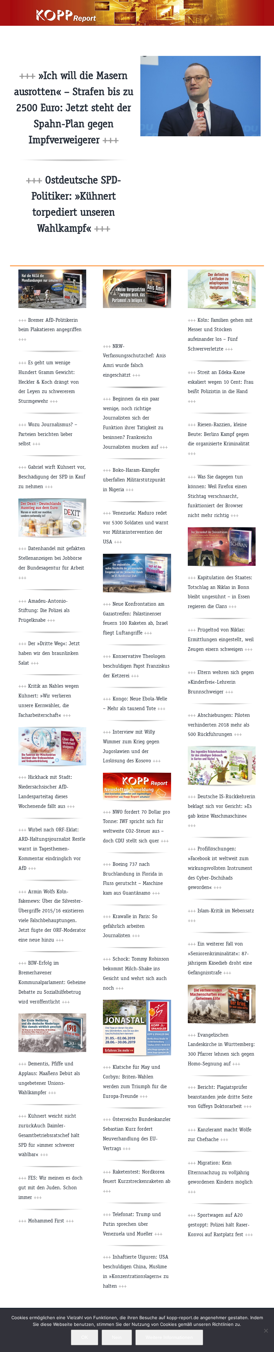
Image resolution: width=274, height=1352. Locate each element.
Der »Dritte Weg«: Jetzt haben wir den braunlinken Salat (49, 653)
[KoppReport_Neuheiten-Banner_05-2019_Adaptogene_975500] (222, 272)
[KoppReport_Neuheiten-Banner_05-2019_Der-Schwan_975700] (222, 530)
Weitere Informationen (169, 1337)
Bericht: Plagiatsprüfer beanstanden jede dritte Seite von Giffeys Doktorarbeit (220, 1097)
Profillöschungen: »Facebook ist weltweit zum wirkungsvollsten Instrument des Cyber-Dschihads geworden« (220, 867)
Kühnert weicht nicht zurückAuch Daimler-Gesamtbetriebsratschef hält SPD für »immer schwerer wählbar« (49, 1135)
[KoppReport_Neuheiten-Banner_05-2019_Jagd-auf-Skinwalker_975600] (137, 556)
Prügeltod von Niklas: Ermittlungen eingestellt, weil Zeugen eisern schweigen (221, 639)
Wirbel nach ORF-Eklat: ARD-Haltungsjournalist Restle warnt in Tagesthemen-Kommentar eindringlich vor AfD (51, 848)
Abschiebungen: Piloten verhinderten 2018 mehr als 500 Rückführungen (219, 725)
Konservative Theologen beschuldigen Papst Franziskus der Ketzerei (136, 666)
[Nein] (265, 1330)
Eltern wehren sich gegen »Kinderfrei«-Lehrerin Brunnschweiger (221, 682)
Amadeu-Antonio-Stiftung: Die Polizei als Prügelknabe (44, 610)
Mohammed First (50, 1220)
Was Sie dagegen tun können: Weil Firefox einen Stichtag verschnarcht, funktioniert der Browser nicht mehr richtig (217, 495)
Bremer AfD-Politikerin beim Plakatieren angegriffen (50, 330)
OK (84, 1337)
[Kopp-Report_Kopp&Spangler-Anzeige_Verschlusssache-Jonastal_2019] (137, 1002)
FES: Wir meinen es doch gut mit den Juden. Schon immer (50, 1187)
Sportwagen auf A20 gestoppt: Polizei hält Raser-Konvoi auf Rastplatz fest (220, 1224)
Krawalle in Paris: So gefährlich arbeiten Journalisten (130, 926)
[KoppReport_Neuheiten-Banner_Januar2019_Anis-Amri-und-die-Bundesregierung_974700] (137, 272)
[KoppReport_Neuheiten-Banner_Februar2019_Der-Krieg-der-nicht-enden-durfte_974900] (222, 987)
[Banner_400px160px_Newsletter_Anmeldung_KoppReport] (137, 775)
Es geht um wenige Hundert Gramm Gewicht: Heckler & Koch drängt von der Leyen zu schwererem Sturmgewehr (48, 381)
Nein (117, 1337)
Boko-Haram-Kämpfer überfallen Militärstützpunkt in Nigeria (134, 480)
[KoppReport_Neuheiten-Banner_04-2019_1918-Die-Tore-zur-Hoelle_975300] (52, 1016)
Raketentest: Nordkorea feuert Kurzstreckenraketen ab (136, 1181)
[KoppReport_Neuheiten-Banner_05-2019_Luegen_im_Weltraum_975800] (52, 272)
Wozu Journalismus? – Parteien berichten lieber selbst (47, 434)
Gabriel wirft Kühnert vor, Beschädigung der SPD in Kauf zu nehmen (52, 477)
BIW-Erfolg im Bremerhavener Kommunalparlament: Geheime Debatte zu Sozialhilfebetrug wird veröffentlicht (52, 982)
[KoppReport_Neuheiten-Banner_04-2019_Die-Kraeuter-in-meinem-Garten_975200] (222, 749)
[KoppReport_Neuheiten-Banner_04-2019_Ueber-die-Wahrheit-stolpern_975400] (52, 730)
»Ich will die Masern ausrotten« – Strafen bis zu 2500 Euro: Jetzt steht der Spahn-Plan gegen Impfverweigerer (73, 107)
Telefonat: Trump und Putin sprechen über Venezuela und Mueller (132, 1224)
